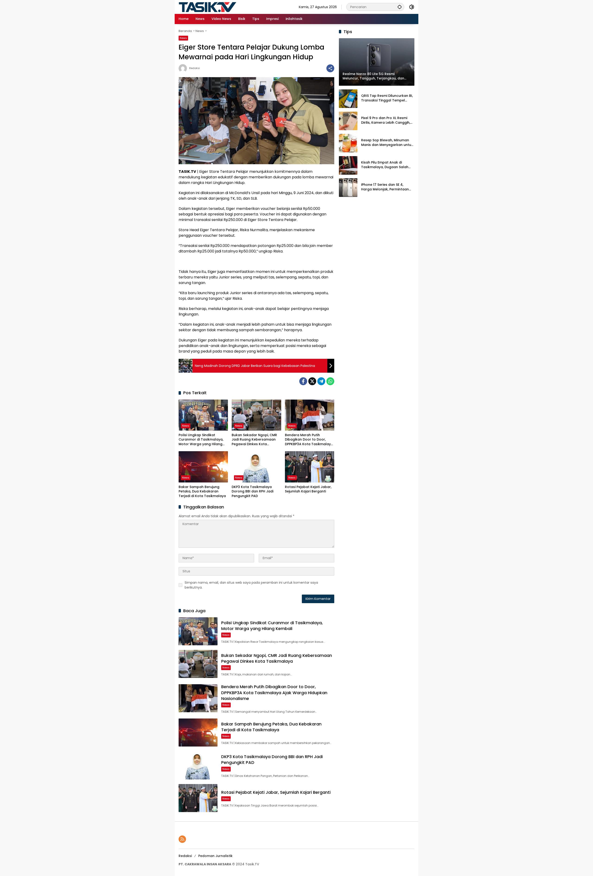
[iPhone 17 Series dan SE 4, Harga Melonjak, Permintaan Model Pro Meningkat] (348, 187)
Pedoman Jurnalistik (215, 856)
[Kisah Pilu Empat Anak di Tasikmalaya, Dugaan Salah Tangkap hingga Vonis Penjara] (348, 165)
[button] (399, 7)
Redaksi (194, 68)
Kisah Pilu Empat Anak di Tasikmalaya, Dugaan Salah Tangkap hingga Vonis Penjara (387, 164)
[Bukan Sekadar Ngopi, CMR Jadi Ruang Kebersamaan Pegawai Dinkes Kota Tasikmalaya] (256, 415)
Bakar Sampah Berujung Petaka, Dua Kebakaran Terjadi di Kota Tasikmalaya (202, 491)
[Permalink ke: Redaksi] (184, 68)
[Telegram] (321, 381)
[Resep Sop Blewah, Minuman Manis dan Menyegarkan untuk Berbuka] (348, 143)
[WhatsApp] (330, 381)
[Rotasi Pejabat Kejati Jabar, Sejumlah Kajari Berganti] (309, 466)
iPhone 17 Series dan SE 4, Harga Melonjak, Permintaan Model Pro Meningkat (385, 187)
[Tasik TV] (219, 6)
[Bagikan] (330, 68)
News (183, 38)
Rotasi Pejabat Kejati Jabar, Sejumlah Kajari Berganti (308, 489)
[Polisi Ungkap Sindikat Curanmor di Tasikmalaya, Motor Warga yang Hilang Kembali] (203, 415)
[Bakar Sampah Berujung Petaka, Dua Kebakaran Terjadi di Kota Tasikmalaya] (203, 466)
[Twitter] (312, 381)
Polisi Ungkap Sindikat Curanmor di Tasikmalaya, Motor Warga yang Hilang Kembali (201, 440)
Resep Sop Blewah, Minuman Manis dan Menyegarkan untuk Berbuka (387, 142)
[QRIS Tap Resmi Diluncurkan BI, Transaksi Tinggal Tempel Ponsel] (348, 98)
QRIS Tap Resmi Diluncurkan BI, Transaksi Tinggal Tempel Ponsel (387, 98)
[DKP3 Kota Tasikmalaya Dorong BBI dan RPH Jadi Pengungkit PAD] (256, 466)
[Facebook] (303, 381)
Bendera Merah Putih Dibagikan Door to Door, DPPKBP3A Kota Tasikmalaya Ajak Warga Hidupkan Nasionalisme (309, 440)
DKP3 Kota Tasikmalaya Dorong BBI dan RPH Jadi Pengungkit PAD (252, 491)
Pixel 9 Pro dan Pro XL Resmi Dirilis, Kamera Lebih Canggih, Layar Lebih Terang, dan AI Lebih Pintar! (385, 120)
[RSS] (182, 839)
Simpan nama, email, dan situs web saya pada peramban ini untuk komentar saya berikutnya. (251, 585)
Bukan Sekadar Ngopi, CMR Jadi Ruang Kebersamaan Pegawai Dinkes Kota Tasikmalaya (254, 440)
